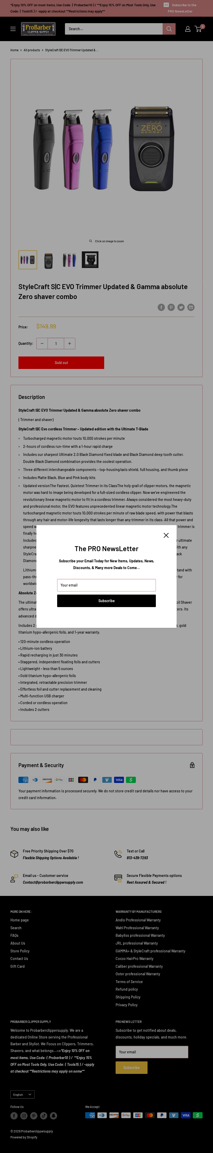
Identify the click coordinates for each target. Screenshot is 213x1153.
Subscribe (106, 600)
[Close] (166, 534)
